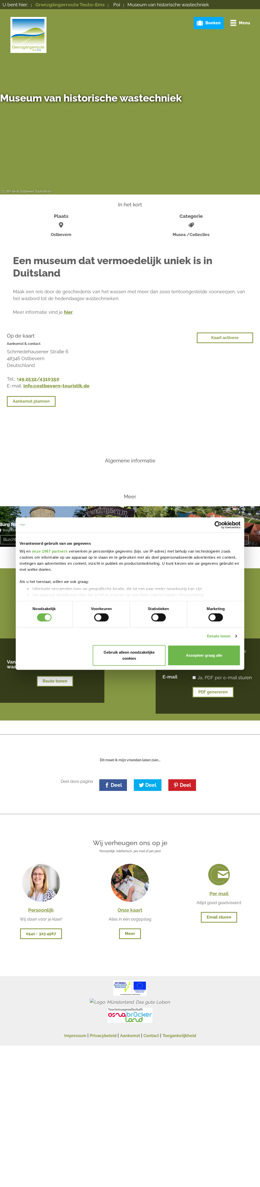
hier (68, 312)
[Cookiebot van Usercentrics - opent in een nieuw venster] (218, 525)
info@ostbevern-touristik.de (56, 385)
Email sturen (219, 917)
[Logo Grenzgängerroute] (28, 35)
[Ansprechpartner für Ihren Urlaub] (130, 882)
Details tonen (219, 636)
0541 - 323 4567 (41, 933)
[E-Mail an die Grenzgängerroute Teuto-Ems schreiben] (219, 874)
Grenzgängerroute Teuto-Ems (70, 4)
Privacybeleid (103, 1035)
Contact (151, 1035)
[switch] (101, 617)
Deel (116, 785)
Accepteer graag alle (204, 655)
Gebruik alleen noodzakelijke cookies (129, 655)
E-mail (169, 676)
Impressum (75, 1035)
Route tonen (55, 681)
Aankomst (130, 1035)
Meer (130, 933)
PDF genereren (213, 692)
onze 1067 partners (50, 551)
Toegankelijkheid (179, 1035)
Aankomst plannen (31, 401)
